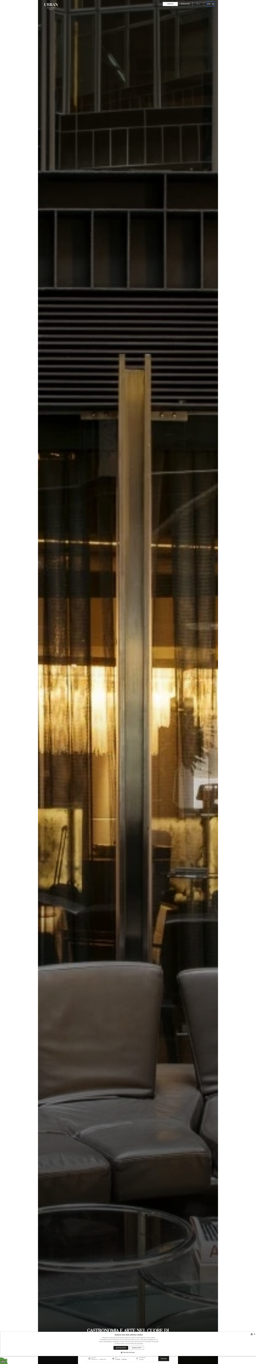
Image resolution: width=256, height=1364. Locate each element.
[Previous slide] (40, 684)
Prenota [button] (170, 4)
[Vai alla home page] (51, 6)
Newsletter (185, 4)
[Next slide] (216, 684)
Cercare (164, 1359)
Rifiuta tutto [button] (137, 1348)
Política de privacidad (136, 1343)
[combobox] (252, 1334)
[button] (128, 1352)
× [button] (254, 1334)
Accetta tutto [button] (121, 1348)
